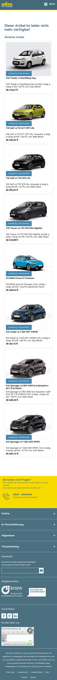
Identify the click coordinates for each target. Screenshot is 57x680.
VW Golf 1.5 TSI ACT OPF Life (20, 128)
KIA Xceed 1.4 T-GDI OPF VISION (22, 332)
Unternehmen (23, 672)
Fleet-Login (10, 672)
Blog (47, 672)
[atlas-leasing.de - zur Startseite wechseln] (6, 5)
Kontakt (24, 677)
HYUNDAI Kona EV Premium (20, 278)
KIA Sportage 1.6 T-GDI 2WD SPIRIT (23, 442)
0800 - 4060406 (22, 494)
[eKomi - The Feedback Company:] (28, 636)
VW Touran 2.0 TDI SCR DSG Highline (24, 228)
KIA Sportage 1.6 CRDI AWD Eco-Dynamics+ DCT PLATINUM (27, 387)
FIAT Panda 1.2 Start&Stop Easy (21, 78)
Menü (52, 4)
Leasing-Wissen (36, 672)
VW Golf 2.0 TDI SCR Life (18, 178)
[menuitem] (49, 4)
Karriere (33, 677)
